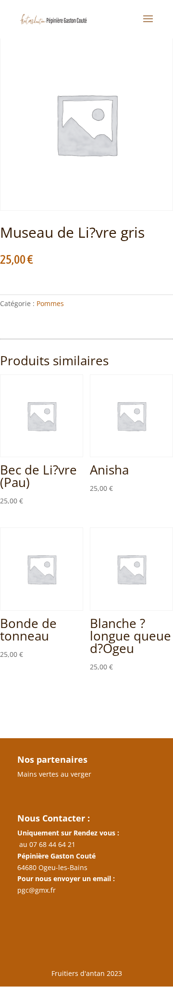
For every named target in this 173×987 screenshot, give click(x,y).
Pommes (50, 303)
